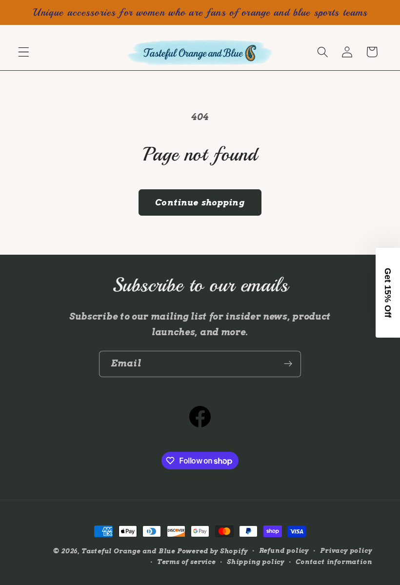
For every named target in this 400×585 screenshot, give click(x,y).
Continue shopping (200, 202)
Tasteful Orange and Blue (128, 551)
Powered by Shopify (212, 551)
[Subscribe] (288, 364)
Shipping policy (255, 561)
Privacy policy (346, 550)
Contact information (334, 561)
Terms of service (186, 561)
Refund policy (284, 550)
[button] (23, 52)
